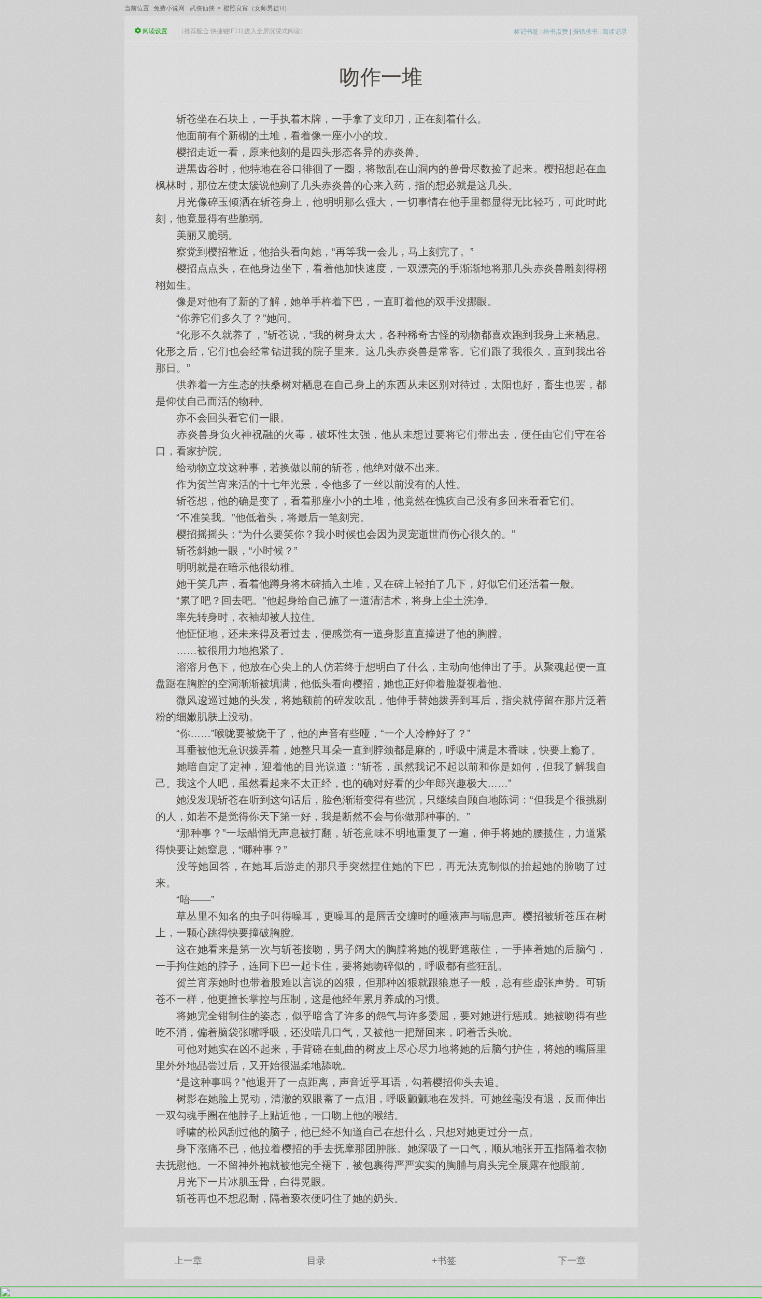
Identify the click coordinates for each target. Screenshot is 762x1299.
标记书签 (526, 31)
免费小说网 (169, 8)
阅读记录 (614, 31)
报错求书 (585, 31)
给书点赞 (555, 31)
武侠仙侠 (202, 8)
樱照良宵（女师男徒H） (256, 8)
